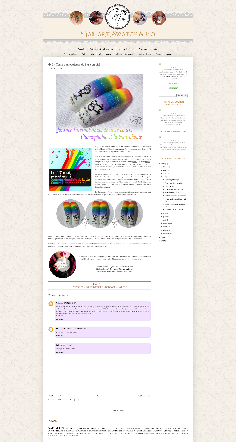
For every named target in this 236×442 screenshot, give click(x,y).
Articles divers (144, 54)
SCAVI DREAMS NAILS (65, 328)
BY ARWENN (130, 431)
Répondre (59, 319)
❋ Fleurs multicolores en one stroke (174, 196)
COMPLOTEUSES (94, 287)
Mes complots (105, 54)
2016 (163, 237)
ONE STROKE (156, 428)
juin (164, 213)
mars (165, 170)
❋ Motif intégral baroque (171, 180)
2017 (163, 241)
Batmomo (110, 271)
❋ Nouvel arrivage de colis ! (172, 192)
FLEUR (185, 428)
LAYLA (70, 433)
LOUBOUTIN (157, 431)
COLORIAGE (172, 433)
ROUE (167, 431)
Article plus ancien (144, 396)
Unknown (59, 303)
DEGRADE (110, 287)
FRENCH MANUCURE (135, 433)
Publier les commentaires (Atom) (68, 400)
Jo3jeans (112, 266)
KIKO (51, 436)
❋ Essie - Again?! (169, 186)
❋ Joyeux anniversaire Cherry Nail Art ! (174, 200)
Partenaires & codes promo (101, 49)
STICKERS (176, 431)
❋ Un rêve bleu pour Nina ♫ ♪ (173, 189)
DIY (179, 433)
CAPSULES (78, 287)
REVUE (166, 428)
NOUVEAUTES (161, 433)
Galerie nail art (70, 54)
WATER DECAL (64, 436)
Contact (155, 49)
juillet (165, 216)
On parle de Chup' (126, 49)
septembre (166, 223)
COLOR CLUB (117, 428)
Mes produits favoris (124, 54)
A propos (143, 49)
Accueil (81, 49)
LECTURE (144, 428)
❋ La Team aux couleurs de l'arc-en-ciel (174, 205)
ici (179, 125)
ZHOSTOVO (74, 436)
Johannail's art (101, 266)
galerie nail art (170, 76)
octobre (166, 226)
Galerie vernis (88, 54)
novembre (166, 230)
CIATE (109, 433)
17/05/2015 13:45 (70, 303)
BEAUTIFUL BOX (115, 431)
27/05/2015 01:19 (81, 328)
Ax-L (119, 266)
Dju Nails (113, 269)
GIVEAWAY (62, 433)
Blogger (121, 410)
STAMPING (81, 431)
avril (165, 173)
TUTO (102, 433)
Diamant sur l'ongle (126, 269)
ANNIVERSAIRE (57, 431)
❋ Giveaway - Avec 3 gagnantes (173, 209)
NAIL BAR (149, 433)
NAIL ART (122, 287)
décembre (166, 233)
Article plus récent (55, 396)
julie (57, 345)
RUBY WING (93, 433)
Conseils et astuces (164, 54)
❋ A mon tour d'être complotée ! (173, 183)
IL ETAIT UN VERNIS (97, 428)
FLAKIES (185, 433)
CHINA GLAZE (144, 431)
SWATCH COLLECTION (97, 431)
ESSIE (81, 428)
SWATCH (70, 428)
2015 (163, 164)
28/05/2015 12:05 (66, 345)
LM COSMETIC (81, 433)
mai (164, 177)
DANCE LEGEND (120, 433)
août (164, 220)
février (165, 167)
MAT (56, 436)
